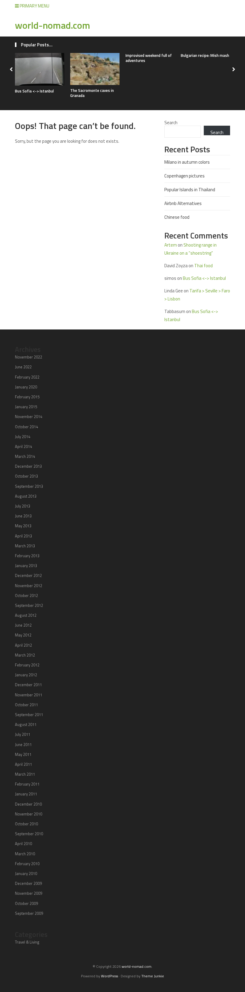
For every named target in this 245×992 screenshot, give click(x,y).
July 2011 (22, 734)
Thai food (203, 265)
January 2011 (26, 794)
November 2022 (28, 357)
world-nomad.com (52, 25)
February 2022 (27, 377)
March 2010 (25, 854)
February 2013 (27, 556)
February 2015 (27, 397)
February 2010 (27, 864)
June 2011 (23, 745)
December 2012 (28, 575)
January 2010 (26, 873)
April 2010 (23, 844)
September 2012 (29, 605)
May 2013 (23, 526)
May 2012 (23, 635)
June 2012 (23, 625)
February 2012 (27, 665)
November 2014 (28, 417)
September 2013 (29, 486)
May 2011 (23, 754)
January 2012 (26, 675)
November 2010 (28, 814)
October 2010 (26, 824)
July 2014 (22, 437)
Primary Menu (34, 5)
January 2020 (26, 387)
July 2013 (22, 506)
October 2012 (26, 595)
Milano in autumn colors (187, 162)
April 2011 (23, 764)
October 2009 (26, 903)
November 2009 (28, 893)
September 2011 (29, 715)
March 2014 (25, 456)
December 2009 (28, 883)
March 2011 (25, 774)
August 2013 (25, 496)
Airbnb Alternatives (183, 203)
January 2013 (26, 566)
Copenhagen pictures (184, 175)
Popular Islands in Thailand (189, 189)
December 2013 (28, 466)
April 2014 (23, 446)
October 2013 (26, 476)
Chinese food (176, 217)
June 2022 (23, 367)
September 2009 (29, 913)
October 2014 (26, 427)
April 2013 (23, 536)
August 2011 (25, 724)
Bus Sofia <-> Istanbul (34, 91)
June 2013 (23, 516)
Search (170, 122)
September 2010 (29, 834)
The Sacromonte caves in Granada (92, 92)
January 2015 (26, 407)
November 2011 (28, 695)
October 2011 (26, 705)
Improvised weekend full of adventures (148, 57)
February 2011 (27, 784)
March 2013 (25, 546)
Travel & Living (27, 942)
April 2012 (23, 645)
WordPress (109, 976)
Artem (170, 244)
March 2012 (25, 655)
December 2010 (28, 804)
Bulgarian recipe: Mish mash (205, 55)
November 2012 (28, 586)
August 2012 (25, 615)
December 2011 (28, 685)
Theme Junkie (152, 976)
